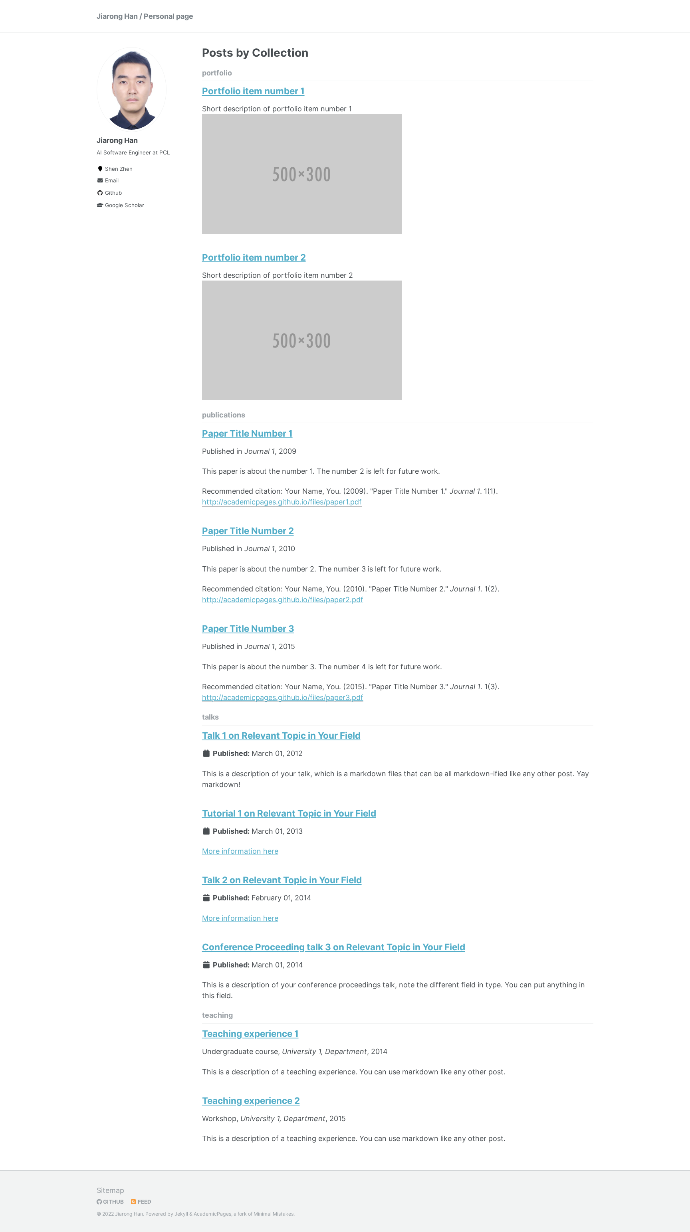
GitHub (113, 1201)
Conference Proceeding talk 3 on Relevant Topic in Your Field (333, 946)
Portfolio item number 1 (253, 90)
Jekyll (181, 1214)
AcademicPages (212, 1214)
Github (112, 193)
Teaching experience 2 (251, 1100)
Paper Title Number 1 (247, 433)
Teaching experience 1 (250, 1033)
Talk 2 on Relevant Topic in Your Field (282, 879)
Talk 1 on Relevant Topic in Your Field (281, 735)
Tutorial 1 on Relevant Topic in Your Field (289, 813)
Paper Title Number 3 (248, 628)
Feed (144, 1201)
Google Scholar (123, 205)
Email (111, 180)
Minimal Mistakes (273, 1214)
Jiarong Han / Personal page (145, 16)
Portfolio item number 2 (254, 257)
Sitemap (110, 1190)
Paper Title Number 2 (248, 530)
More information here (240, 851)
